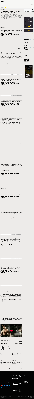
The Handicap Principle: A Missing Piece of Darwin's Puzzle (30, 22)
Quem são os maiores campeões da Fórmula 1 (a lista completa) (17, 369)
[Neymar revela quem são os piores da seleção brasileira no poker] (17, 356)
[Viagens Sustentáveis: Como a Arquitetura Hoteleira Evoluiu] (32, 54)
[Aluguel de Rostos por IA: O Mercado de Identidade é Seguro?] (32, 60)
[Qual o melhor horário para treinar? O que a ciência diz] (32, 48)
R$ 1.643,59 (29, 18)
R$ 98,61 (29, 26)
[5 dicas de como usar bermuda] (29, 71)
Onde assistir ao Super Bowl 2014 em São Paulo (18, 344)
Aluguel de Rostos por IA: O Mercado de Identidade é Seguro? (26, 61)
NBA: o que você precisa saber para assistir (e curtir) (5, 369)
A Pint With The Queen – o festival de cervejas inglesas (4, 344)
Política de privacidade (26, 382)
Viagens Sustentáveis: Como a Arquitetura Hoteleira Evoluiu (15, 390)
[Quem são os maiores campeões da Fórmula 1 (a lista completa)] (17, 365)
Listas (9, 340)
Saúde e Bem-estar (3, 7)
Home (24, 375)
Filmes (7, 340)
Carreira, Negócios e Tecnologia (27, 39)
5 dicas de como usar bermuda (28, 74)
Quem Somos (25, 376)
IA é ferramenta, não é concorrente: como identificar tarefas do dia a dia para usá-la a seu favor (26, 43)
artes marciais (4, 340)
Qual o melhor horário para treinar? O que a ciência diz (26, 49)
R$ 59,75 (29, 30)
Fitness (25, 47)
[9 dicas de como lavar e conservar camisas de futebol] (5, 356)
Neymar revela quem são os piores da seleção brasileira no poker (16, 360)
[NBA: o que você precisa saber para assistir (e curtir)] (5, 365)
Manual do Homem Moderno (28, 76)
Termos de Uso (25, 381)
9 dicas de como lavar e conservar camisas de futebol (5, 360)
